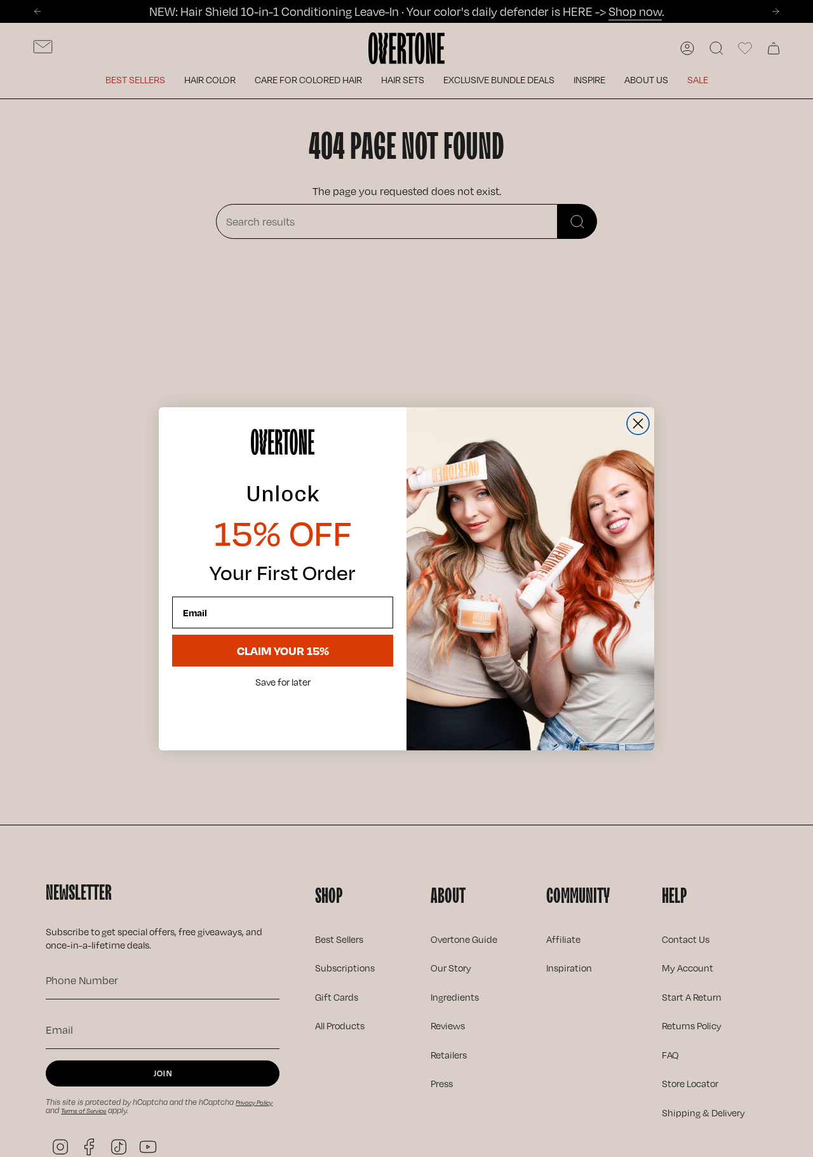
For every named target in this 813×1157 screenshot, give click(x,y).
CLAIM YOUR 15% (283, 650)
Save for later (283, 682)
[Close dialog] (638, 423)
